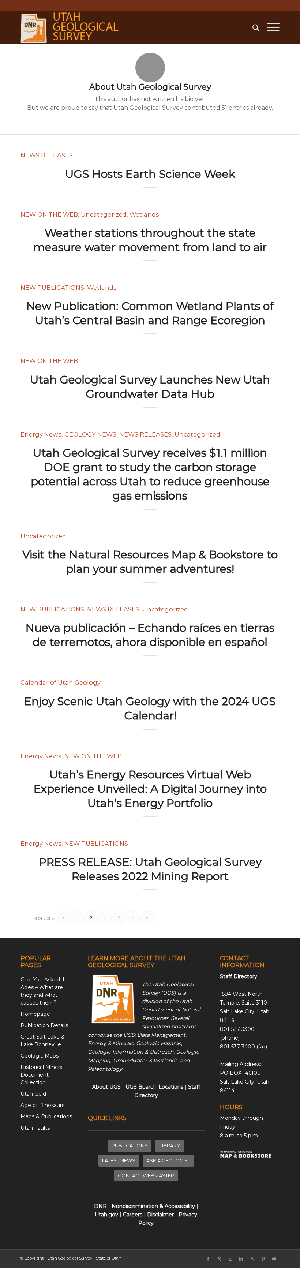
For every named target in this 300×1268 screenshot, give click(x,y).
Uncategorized (104, 214)
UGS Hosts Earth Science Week (150, 174)
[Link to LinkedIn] (241, 1258)
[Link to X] (219, 1258)
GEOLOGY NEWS (90, 434)
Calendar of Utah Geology (60, 682)
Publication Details (44, 1025)
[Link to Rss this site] (252, 1258)
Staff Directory (238, 976)
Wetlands (144, 214)
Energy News (40, 434)
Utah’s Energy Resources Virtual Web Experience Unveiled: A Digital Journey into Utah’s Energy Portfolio (150, 789)
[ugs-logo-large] (70, 27)
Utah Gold (33, 1094)
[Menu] (269, 27)
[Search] (252, 27)
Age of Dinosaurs (42, 1105)
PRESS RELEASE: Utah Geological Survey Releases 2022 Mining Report (150, 869)
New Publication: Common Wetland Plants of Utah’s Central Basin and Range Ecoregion (150, 313)
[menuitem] (252, 27)
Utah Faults (35, 1128)
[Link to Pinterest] (263, 1258)
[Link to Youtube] (274, 1258)
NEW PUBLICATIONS (52, 287)
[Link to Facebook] (208, 1258)
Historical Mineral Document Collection (42, 1075)
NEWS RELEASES (46, 155)
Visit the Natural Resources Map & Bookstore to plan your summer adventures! (150, 562)
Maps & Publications (46, 1116)
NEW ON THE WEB (49, 214)
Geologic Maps (39, 1055)
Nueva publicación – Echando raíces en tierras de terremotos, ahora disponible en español (150, 635)
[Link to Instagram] (230, 1258)
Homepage (35, 1014)
